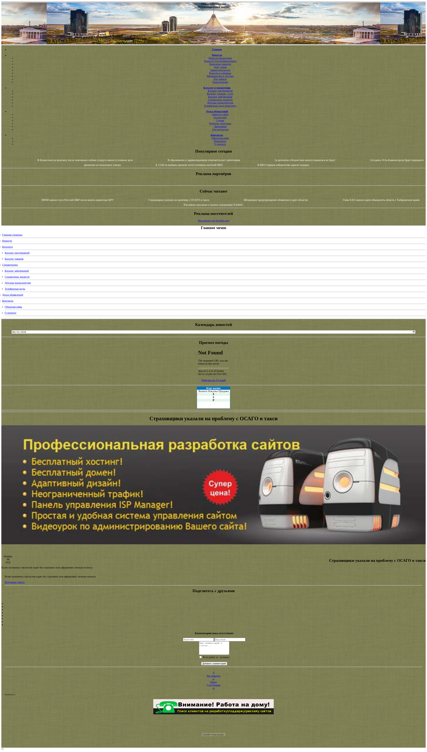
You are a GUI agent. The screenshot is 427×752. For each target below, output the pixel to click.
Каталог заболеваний (220, 96)
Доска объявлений (12, 294)
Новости (7, 240)
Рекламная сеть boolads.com (213, 220)
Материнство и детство (220, 76)
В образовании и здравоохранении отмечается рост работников (204, 160)
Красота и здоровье (220, 73)
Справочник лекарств (220, 99)
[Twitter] (213, 618)
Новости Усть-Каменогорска (220, 61)
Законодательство (220, 70)
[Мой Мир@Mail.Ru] (213, 624)
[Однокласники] (213, 621)
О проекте (220, 144)
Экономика (220, 126)
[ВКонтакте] (213, 612)
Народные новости (220, 64)
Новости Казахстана (220, 58)
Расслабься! (220, 79)
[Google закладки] (213, 609)
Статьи (220, 120)
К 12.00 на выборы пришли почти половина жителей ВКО (189, 165)
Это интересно (220, 129)
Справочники (10, 264)
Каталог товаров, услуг (220, 93)
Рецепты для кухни (220, 123)
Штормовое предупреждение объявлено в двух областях (276, 200)
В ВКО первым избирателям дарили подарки (283, 165)
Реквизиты (220, 141)
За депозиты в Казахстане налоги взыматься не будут (305, 160)
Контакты (7, 300)
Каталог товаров (14, 258)
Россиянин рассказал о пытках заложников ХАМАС (213, 204)
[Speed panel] (213, 603)
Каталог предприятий (220, 90)
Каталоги (7, 246)
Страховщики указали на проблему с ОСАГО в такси (178, 200)
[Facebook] (213, 615)
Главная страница (12, 234)
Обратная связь (220, 138)
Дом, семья (220, 67)
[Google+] (213, 606)
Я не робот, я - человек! (216, 657)
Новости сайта (220, 114)
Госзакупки (220, 117)
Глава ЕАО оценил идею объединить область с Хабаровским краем (381, 200)
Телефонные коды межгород (220, 105)
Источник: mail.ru (15, 582)
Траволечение (220, 82)
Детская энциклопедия (220, 102)
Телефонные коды (15, 288)
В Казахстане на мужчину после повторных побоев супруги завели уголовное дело (85, 160)
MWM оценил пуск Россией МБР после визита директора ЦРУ (78, 200)
